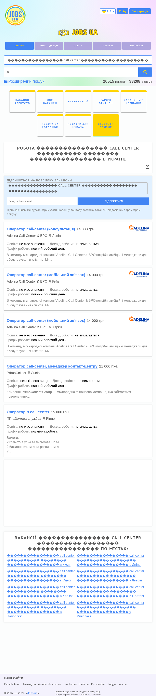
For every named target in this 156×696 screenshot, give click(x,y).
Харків (57, 327)
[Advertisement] (78, 490)
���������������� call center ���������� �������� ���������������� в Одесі (41, 575)
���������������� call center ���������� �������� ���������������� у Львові (110, 575)
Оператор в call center (28, 412)
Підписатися (114, 201)
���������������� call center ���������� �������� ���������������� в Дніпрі (110, 560)
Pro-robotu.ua (12, 684)
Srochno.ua (70, 684)
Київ (55, 281)
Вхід (122, 11)
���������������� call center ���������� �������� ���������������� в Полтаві (110, 591)
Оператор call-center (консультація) (41, 229)
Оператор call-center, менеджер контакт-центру (52, 366)
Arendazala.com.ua (49, 684)
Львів (56, 236)
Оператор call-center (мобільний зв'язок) (46, 275)
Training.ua (29, 684)
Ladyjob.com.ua (117, 684)
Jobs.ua (32, 693)
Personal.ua (98, 684)
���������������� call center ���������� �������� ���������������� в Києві (41, 560)
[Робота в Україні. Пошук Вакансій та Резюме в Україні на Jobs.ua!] (15, 15)
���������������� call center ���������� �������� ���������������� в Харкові (41, 591)
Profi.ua (84, 684)
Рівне (50, 419)
